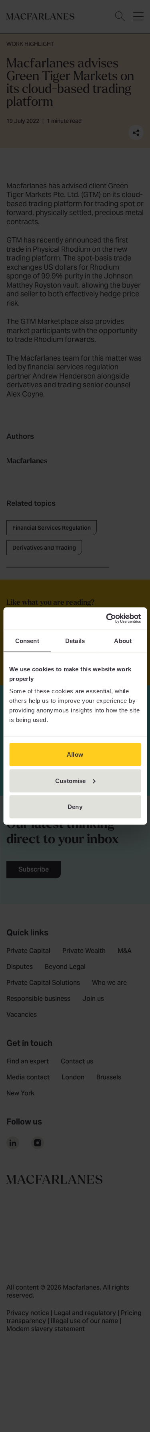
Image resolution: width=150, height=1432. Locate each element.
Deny (75, 806)
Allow (75, 754)
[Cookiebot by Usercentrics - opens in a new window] (107, 618)
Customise (70, 780)
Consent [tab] (27, 640)
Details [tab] (75, 640)
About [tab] (123, 640)
